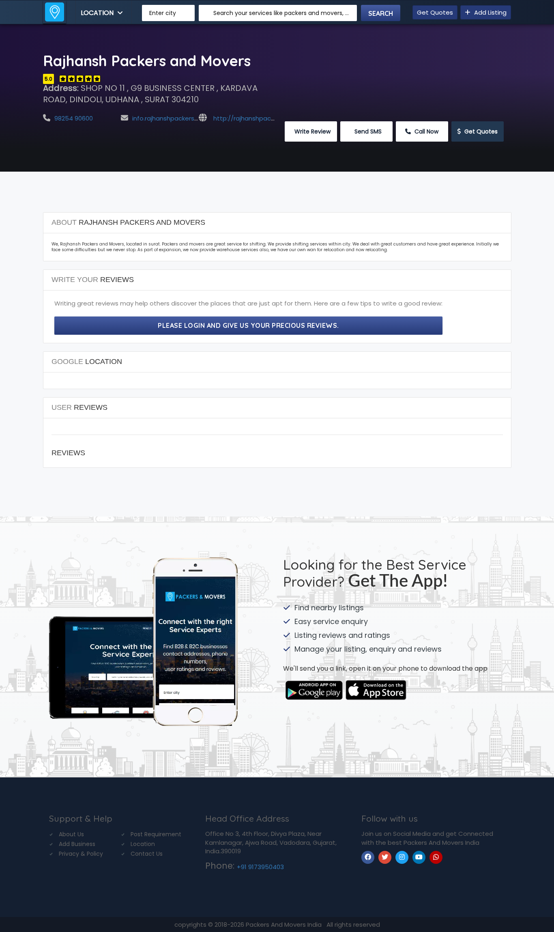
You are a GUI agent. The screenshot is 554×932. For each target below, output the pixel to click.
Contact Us (147, 854)
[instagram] (401, 857)
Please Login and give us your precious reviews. (248, 325)
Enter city (162, 13)
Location (98, 12)
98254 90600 (73, 118)
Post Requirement (156, 834)
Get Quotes (435, 12)
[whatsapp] (435, 857)
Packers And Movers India (284, 924)
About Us (71, 834)
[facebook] (367, 857)
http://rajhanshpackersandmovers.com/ (274, 118)
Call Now (425, 131)
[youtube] (418, 857)
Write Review (312, 131)
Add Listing (489, 12)
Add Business (77, 844)
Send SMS (367, 131)
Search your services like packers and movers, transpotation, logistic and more (282, 13)
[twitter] (384, 857)
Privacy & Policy (81, 854)
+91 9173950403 (260, 867)
